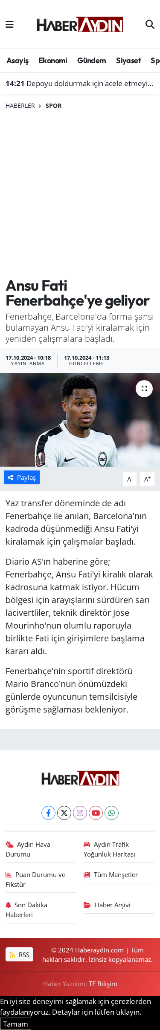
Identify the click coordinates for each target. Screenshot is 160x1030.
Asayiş (17, 60)
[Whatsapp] (112, 813)
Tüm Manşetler (116, 874)
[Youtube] (96, 813)
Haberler (20, 105)
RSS (23, 954)
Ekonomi (52, 60)
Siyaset (128, 60)
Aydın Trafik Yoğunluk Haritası (109, 849)
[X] (64, 813)
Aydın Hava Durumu (28, 849)
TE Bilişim (103, 983)
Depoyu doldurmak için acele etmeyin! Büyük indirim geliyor (80, 83)
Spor (53, 105)
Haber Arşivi (113, 904)
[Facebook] (48, 813)
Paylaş (26, 477)
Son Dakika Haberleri (27, 909)
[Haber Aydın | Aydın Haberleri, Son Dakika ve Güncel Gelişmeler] (79, 23)
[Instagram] (80, 813)
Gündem (91, 60)
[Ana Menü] (10, 24)
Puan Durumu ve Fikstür (36, 879)
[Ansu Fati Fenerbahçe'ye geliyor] (80, 420)
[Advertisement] (80, 194)
